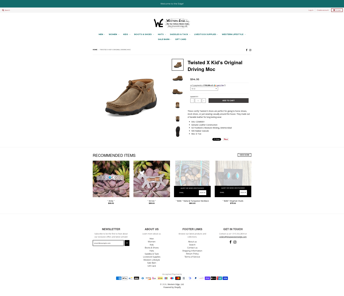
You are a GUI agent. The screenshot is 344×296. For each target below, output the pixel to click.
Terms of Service (192, 257)
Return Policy (192, 254)
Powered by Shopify (172, 287)
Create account (323, 10)
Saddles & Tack (179, 34)
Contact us (192, 248)
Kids (126, 34)
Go (127, 243)
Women (113, 34)
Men (101, 34)
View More (244, 155)
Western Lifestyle (233, 34)
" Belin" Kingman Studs (233, 201)
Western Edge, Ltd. (176, 284)
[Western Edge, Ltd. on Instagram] (250, 50)
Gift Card (180, 39)
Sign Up (202, 192)
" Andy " (111, 201)
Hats (161, 34)
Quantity (194, 97)
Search (192, 245)
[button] (219, 85)
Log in (311, 10)
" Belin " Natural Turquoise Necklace (192, 201)
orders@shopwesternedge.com (233, 237)
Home (95, 50)
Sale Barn (163, 39)
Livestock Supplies (205, 34)
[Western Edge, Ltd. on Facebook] (246, 50)
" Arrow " (152, 201)
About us (192, 241)
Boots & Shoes (143, 34)
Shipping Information (192, 251)
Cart (338, 10)
